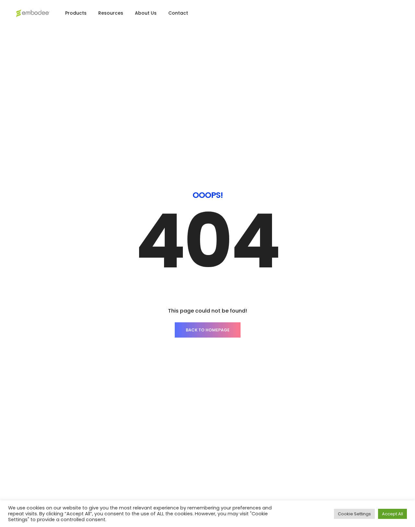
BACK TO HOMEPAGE (208, 330)
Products (76, 13)
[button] (387, 14)
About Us (146, 13)
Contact (178, 13)
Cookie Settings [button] (354, 514)
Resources (110, 13)
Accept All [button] (392, 514)
